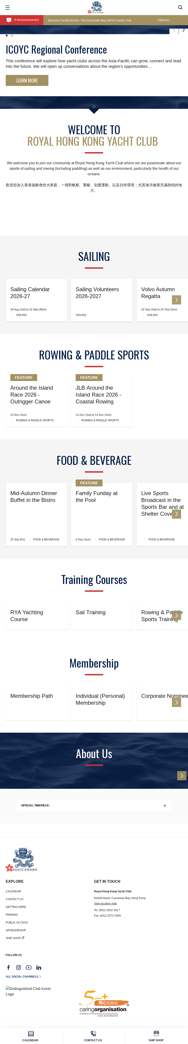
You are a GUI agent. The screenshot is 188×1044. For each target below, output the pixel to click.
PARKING (12, 914)
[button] (7, 35)
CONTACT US (14, 899)
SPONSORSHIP (16, 930)
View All (164, 20)
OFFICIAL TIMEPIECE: (35, 805)
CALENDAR (13, 891)
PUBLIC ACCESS (17, 922)
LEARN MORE (27, 80)
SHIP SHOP (13, 938)
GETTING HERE (16, 907)
